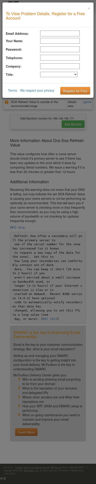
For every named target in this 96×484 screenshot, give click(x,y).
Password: (14, 49)
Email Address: (17, 33)
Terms (12, 90)
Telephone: (14, 58)
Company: (13, 66)
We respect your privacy (37, 90)
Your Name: (14, 41)
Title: (10, 74)
